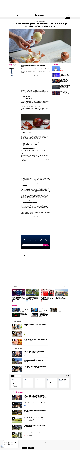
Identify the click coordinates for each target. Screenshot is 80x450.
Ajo (44, 18)
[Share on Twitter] (11, 72)
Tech (27, 18)
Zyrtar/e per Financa (50, 382)
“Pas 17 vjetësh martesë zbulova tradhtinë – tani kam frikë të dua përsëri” (62, 309)
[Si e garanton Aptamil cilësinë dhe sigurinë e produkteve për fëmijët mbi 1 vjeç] (32, 292)
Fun (57, 18)
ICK (56, 442)
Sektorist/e (37, 382)
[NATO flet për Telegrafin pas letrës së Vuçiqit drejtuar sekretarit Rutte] (16, 309)
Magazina (36, 18)
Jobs (61, 15)
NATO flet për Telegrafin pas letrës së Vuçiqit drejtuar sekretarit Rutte (25, 309)
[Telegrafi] (40, 15)
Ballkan (25, 369)
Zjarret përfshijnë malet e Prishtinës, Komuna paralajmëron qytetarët (65, 86)
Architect (61, 382)
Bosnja (25, 355)
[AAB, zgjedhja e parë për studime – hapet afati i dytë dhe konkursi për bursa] (47, 292)
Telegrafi (15, 64)
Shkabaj (66, 442)
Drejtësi (61, 70)
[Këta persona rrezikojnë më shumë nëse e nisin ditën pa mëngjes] (17, 326)
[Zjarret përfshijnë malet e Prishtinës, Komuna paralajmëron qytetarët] (56, 87)
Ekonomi (23, 18)
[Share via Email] (11, 73)
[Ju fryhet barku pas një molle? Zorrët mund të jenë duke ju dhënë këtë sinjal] (17, 341)
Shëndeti (53, 18)
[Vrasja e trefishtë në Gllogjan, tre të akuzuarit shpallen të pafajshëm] (17, 412)
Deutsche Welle (51, 442)
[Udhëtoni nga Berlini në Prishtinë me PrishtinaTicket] (61, 292)
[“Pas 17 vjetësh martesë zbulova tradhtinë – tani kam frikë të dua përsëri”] (53, 309)
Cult (40, 18)
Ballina (10, 18)
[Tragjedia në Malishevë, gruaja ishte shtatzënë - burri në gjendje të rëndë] (17, 427)
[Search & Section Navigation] (68, 15)
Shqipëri (61, 76)
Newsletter (68, 18)
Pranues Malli (26, 382)
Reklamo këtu (65, 286)
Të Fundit (13, 15)
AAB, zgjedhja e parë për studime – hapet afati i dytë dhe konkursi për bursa (47, 298)
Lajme (15, 18)
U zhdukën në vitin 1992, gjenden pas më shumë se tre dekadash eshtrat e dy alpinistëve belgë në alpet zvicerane (35, 360)
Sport (31, 18)
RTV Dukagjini (44, 442)
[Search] (9, 15)
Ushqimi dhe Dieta (40, 21)
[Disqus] (40, 273)
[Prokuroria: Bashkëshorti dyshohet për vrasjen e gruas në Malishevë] (17, 435)
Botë (19, 18)
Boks (61, 82)
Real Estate (65, 15)
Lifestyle (48, 18)
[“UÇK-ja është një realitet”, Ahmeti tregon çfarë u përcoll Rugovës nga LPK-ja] (56, 93)
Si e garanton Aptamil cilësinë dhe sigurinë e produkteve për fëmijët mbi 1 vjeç (32, 298)
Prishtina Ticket (58, 299)
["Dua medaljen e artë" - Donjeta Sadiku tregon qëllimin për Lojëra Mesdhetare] (56, 80)
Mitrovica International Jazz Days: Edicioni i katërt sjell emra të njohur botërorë (18, 298)
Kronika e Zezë (26, 420)
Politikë (61, 95)
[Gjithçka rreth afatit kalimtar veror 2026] (16, 314)
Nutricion (25, 327)
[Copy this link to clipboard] (11, 75)
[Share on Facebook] (11, 70)
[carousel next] (68, 375)
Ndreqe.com (61, 442)
